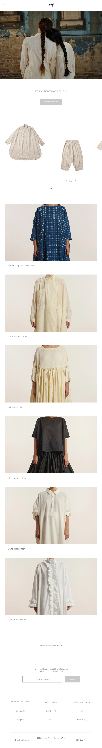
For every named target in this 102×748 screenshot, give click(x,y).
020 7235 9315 (81, 740)
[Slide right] (56, 189)
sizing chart (51, 711)
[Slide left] (45, 189)
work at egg (82, 720)
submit (72, 679)
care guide (20, 711)
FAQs (82, 711)
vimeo (51, 720)
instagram (20, 720)
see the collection (51, 102)
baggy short (72, 180)
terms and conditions (20, 701)
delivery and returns (81, 702)
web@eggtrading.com (20, 740)
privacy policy (51, 702)
